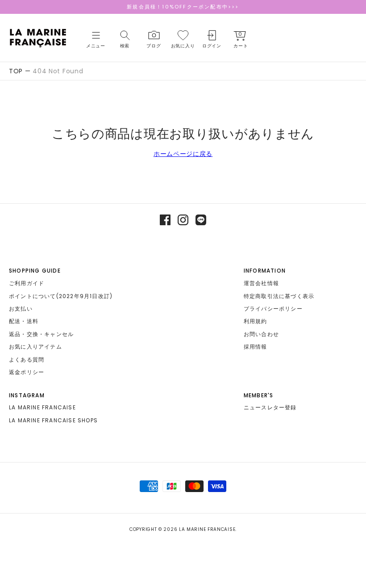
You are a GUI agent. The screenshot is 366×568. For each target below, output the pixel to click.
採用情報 (255, 346)
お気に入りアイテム (35, 346)
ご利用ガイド (26, 283)
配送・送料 (23, 321)
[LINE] (200, 220)
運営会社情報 (261, 283)
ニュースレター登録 (270, 407)
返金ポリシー (26, 372)
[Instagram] (183, 220)
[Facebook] (165, 220)
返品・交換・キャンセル (41, 334)
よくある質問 (26, 359)
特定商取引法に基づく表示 (279, 296)
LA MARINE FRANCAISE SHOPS (53, 420)
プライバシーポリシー (273, 308)
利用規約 (255, 321)
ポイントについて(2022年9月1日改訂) (60, 296)
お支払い (21, 308)
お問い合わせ (261, 334)
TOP (16, 71)
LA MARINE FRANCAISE (42, 407)
